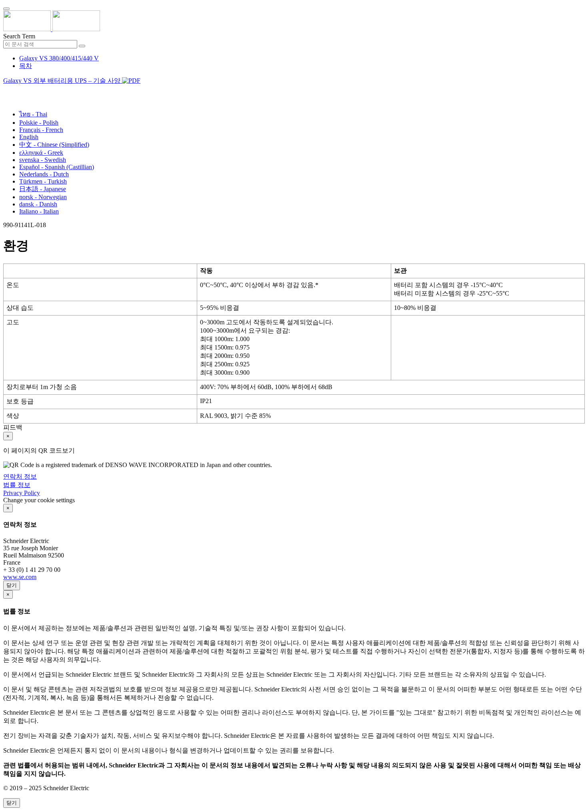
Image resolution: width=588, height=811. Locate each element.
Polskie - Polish (38, 122)
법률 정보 (16, 484)
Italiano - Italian (39, 211)
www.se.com (19, 576)
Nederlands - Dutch (44, 174)
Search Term (19, 36)
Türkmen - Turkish (43, 181)
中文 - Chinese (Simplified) (54, 144)
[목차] (6, 90)
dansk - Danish (38, 204)
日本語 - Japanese (42, 189)
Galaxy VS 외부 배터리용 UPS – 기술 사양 (62, 80)
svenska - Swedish (42, 159)
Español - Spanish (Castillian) (56, 167)
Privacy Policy (21, 492)
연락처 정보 (20, 476)
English (28, 137)
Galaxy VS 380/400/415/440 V (59, 58)
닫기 (11, 585)
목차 (25, 65)
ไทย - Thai (33, 114)
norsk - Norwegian (43, 197)
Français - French (41, 129)
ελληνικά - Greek (41, 152)
